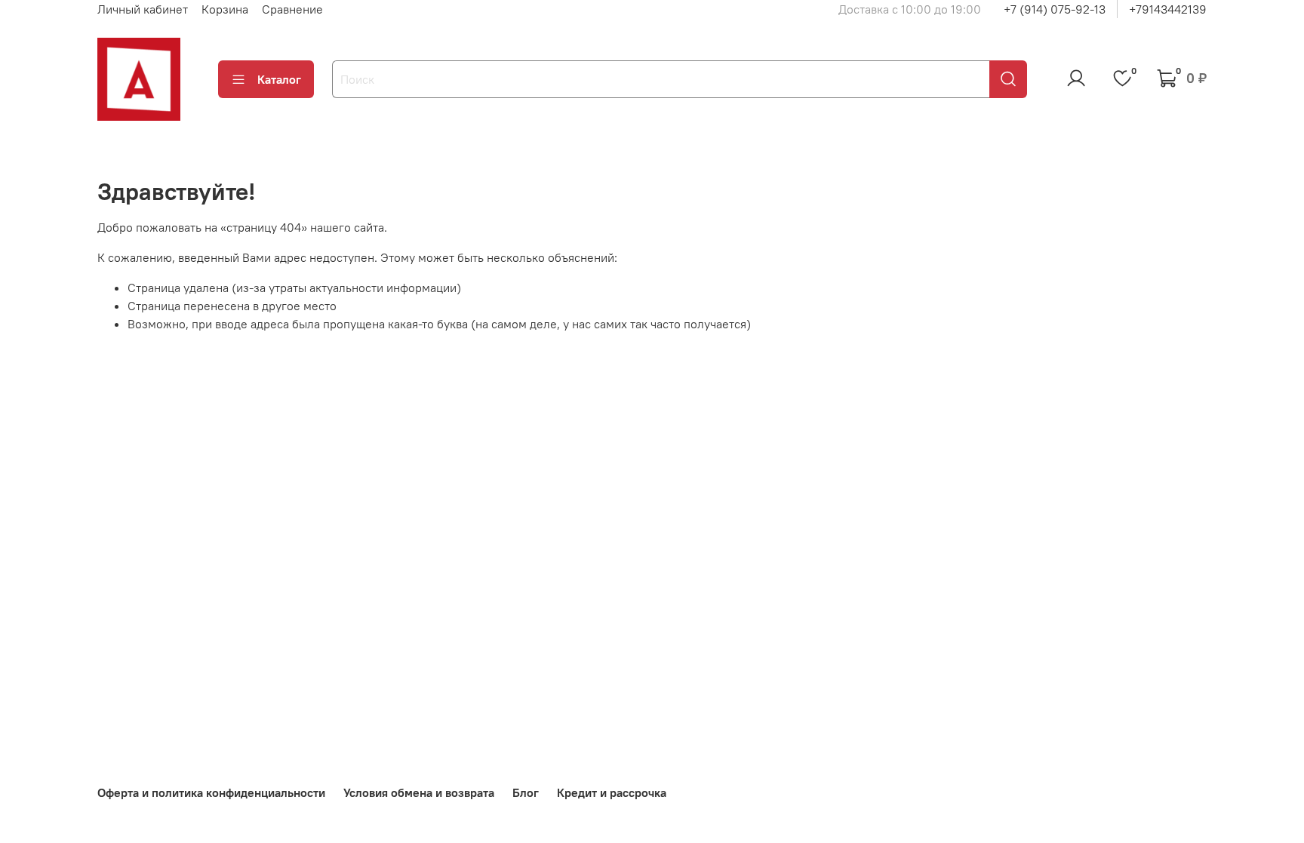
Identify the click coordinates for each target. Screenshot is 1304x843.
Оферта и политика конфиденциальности (211, 792)
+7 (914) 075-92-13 (1055, 9)
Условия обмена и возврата (418, 792)
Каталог (279, 79)
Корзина (224, 9)
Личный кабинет (142, 9)
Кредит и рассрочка (611, 792)
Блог (525, 792)
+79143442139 (1168, 9)
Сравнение (292, 9)
